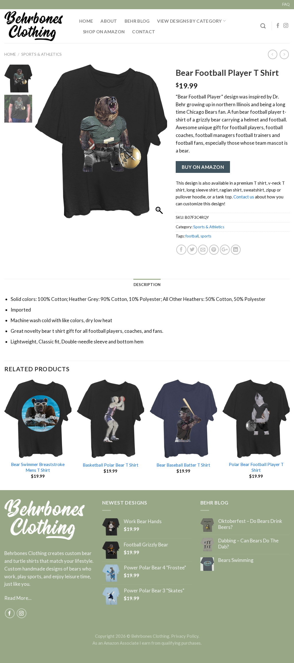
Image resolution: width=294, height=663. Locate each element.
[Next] (289, 434)
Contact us (243, 196)
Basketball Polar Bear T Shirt (110, 464)
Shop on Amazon (104, 31)
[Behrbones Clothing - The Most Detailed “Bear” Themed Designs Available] (37, 26)
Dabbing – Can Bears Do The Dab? (248, 543)
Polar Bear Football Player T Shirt (256, 467)
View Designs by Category (189, 21)
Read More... (18, 598)
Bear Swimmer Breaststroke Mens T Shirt (38, 467)
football (192, 236)
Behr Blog (137, 21)
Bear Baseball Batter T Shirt (183, 464)
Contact (143, 31)
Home (86, 21)
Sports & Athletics (41, 54)
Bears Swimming (236, 560)
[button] (160, 144)
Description (147, 284)
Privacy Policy (184, 636)
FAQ (286, 4)
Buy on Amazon (203, 167)
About (108, 21)
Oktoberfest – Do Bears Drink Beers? (250, 524)
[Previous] (4, 434)
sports (205, 236)
